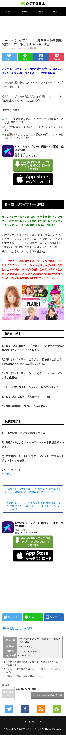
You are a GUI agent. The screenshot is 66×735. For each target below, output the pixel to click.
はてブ (40, 59)
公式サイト (8, 474)
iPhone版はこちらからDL (17, 628)
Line (25, 59)
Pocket (57, 59)
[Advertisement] (33, 26)
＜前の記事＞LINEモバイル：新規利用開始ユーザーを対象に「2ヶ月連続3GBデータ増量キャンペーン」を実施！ (32, 506)
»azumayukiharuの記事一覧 (47, 695)
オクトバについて (33, 721)
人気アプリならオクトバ (28, 729)
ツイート (9, 59)
